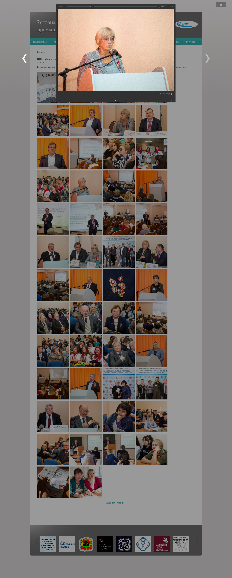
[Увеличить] (169, 6)
